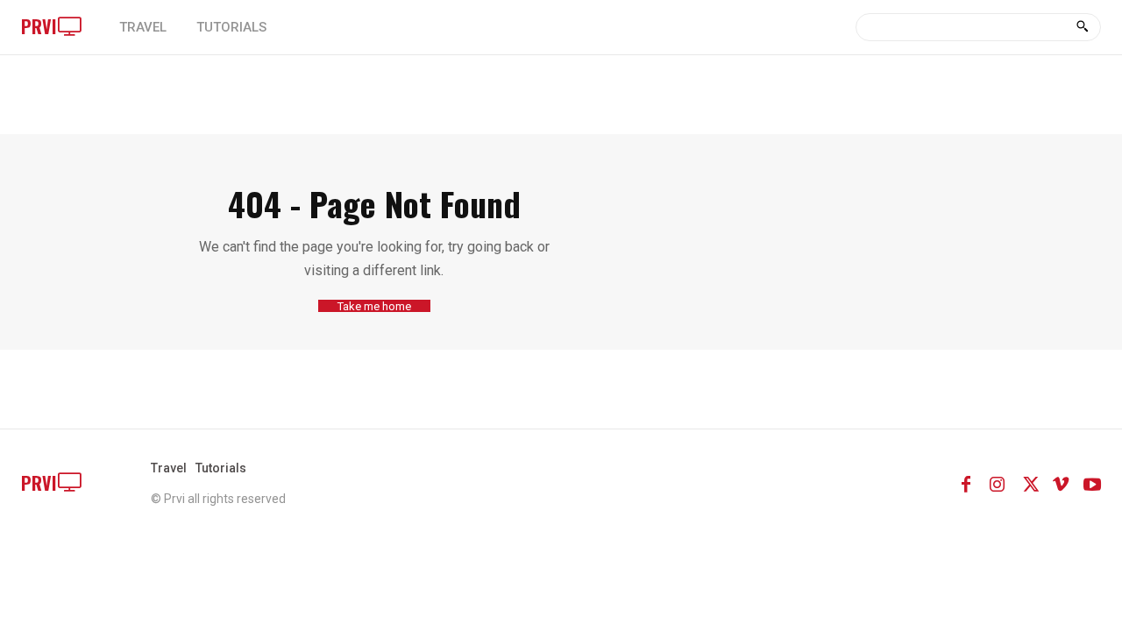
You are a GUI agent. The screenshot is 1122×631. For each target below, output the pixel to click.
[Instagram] (997, 483)
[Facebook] (966, 483)
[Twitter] (1029, 483)
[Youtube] (1092, 483)
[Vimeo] (1060, 483)
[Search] (1082, 27)
